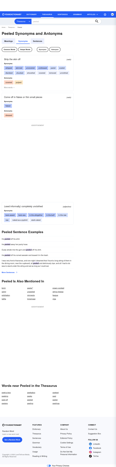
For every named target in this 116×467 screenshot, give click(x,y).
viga (54, 299)
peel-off (5, 399)
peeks (29, 396)
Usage (35, 451)
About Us (64, 429)
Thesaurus (21, 21)
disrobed (9, 73)
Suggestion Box (94, 433)
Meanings (8, 41)
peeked (56, 392)
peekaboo (31, 392)
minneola (31, 295)
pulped (18, 82)
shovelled (31, 73)
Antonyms (54, 49)
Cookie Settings (66, 442)
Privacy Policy (66, 433)
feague (55, 295)
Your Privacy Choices (60, 465)
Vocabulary (36, 447)
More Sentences (8, 272)
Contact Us (92, 429)
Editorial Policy (66, 438)
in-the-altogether (35, 215)
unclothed (64, 73)
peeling (30, 403)
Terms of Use (65, 447)
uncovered (30, 68)
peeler (30, 288)
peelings (56, 403)
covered (42, 73)
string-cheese (58, 291)
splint (4, 291)
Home (3, 27)
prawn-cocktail (58, 288)
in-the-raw (62, 215)
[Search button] (97, 21)
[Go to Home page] (12, 14)
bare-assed (10, 215)
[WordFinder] (112, 14)
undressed (42, 68)
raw (7, 220)
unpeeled (31, 291)
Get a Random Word (12, 440)
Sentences (37, 41)
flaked (8, 105)
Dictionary (36, 429)
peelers (5, 403)
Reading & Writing (39, 456)
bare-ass (21, 215)
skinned (19, 68)
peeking (5, 396)
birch (4, 288)
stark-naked (36, 220)
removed (52, 73)
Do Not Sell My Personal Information (68, 453)
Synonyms (23, 41)
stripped (9, 68)
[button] (105, 14)
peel (54, 396)
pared (53, 68)
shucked (19, 73)
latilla (4, 299)
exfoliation (6, 295)
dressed (9, 115)
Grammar (36, 442)
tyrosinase (31, 299)
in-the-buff (50, 215)
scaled (62, 68)
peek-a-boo (6, 392)
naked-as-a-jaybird (19, 220)
